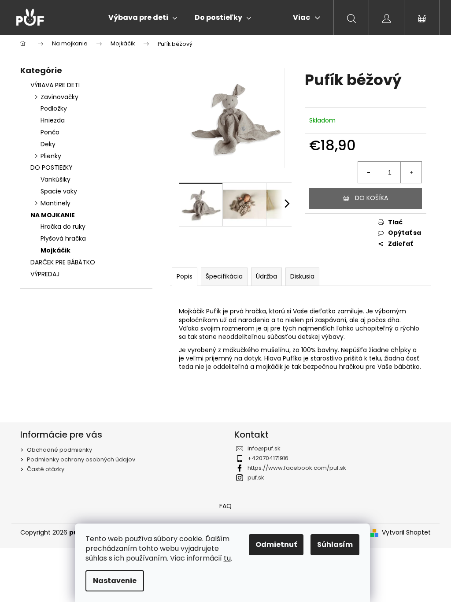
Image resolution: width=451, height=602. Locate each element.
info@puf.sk (264, 448)
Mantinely (55, 203)
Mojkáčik (55, 250)
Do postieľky (51, 167)
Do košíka (371, 197)
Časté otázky (45, 469)
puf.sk (256, 477)
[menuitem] (143, 17)
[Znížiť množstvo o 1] (368, 172)
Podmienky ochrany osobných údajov (81, 459)
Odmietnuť (276, 544)
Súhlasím (335, 544)
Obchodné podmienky (59, 450)
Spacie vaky (59, 191)
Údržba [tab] (266, 276)
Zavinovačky (59, 97)
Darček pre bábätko (62, 262)
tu (227, 558)
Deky (48, 144)
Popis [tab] (184, 276)
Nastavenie (115, 581)
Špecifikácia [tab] (224, 276)
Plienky (51, 156)
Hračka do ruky (63, 226)
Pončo (50, 132)
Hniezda (53, 120)
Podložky (54, 108)
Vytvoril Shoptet (406, 532)
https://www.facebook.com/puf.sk (297, 468)
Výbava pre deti (55, 85)
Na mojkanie (52, 215)
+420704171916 (268, 458)
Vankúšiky (55, 179)
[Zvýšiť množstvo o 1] (410, 172)
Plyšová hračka (63, 238)
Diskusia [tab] (302, 276)
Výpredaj (44, 274)
